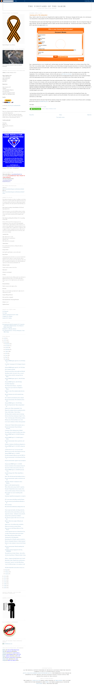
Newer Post (31, 114)
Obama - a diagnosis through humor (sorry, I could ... (15, 558)
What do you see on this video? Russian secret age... (15, 451)
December (7, 343)
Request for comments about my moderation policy (15, 410)
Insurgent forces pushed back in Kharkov (13, 515)
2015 (5, 340)
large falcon (36, 680)
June (6, 355)
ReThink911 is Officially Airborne (9, 328)
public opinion (49, 108)
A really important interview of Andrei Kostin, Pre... (15, 531)
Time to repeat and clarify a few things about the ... (15, 510)
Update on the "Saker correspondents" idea (13, 408)
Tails (4, 657)
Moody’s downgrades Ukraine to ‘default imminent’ (15, 541)
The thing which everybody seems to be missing (14, 414)
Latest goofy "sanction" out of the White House (14, 562)
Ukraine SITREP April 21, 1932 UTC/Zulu (13, 403)
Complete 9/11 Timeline (7, 316)
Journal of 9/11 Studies (7, 318)
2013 (5, 576)
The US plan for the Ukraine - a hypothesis (13, 385)
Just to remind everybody (10, 369)
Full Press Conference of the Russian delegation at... (15, 444)
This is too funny (8, 504)
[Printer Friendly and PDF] (35, 109)
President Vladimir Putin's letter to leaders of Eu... (15, 488)
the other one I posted (66, 74)
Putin (54, 108)
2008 (5, 585)
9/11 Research (5, 311)
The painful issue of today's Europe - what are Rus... (15, 553)
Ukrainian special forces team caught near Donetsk (15, 371)
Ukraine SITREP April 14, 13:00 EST (12, 453)
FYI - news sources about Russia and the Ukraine (14, 499)
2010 (5, 582)
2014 (5, 342)
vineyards (39, 683)
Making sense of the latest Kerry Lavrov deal (14, 419)
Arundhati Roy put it (44, 101)
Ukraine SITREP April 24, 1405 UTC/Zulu (13, 381)
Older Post (89, 114)
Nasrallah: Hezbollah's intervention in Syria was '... (15, 567)
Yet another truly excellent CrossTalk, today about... (15, 432)
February (7, 571)
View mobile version (60, 117)
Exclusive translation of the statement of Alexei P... (15, 465)
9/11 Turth (5, 313)
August (6, 351)
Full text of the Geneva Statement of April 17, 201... (15, 416)
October (7, 347)
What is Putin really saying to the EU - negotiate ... (15, 487)
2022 (5, 338)
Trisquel (4, 660)
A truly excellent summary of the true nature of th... (15, 490)
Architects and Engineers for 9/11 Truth (10, 314)
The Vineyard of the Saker (47, 6)
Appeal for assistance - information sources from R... (15, 513)
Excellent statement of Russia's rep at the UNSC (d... (15, 455)
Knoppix (4, 654)
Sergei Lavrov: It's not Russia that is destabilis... (14, 524)
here (46, 25)
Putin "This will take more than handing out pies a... (15, 476)
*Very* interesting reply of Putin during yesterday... (15, 417)
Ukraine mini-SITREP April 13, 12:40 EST (13, 464)
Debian (4, 649)
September (7, 349)
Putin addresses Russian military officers (13, 535)
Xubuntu (4, 652)
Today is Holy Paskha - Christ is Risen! (12, 412)
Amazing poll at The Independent (11, 537)
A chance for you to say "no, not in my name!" (14, 449)
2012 (5, 578)
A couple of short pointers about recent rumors (14, 533)
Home (60, 114)
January (7, 573)
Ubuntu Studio (5, 659)
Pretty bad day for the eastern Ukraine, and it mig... (15, 512)
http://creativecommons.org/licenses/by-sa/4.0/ (37, 673)
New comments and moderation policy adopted (14, 397)
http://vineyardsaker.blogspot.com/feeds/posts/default (13, 189)
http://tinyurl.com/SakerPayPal (14, 105)
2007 (5, 587)
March (6, 570)
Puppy (4, 656)
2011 (5, 580)
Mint (4, 651)
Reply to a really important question (12, 485)
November (7, 345)
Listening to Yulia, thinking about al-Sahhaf (14, 430)
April (6, 359)
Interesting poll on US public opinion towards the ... (15, 539)
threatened (58, 680)
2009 (5, 583)
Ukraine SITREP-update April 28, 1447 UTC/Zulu (15, 367)
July (6, 353)
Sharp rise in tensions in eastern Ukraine (13, 526)
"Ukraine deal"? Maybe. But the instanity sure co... (15, 425)
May (6, 357)
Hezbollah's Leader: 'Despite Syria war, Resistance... (15, 560)
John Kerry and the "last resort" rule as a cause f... (14, 373)
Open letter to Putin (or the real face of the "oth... (14, 467)
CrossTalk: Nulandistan (9, 383)
